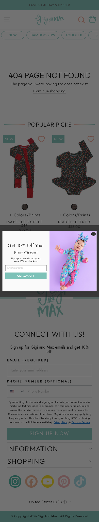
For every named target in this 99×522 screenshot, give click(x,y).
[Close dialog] (93, 234)
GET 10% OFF (26, 275)
